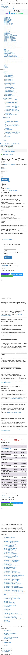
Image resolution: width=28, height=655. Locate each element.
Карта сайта (6, 623)
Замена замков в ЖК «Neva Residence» (12, 574)
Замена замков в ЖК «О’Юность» (11, 582)
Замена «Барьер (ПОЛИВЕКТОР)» (11, 561)
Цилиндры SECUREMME (8, 28)
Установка (5, 118)
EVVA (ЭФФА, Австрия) (9, 164)
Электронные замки (7, 98)
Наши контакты (7, 621)
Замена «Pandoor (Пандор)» (10, 557)
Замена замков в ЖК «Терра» (10, 617)
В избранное (5, 181)
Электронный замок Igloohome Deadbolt (13, 614)
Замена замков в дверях (9, 570)
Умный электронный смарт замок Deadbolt (13, 57)
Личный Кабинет (7, 642)
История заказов (7, 643)
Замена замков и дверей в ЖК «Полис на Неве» (14, 591)
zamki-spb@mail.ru (8, 145)
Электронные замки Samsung (10, 46)
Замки (4, 72)
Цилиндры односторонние (9, 32)
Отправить (8, 258)
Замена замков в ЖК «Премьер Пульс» (12, 583)
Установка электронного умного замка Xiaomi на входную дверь (14, 60)
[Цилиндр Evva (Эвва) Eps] (14, 154)
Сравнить (11, 181)
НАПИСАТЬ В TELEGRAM (16, 274)
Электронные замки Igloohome (10, 42)
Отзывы (4, 140)
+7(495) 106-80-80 (20, 10)
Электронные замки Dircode (10, 40)
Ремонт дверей (7, 54)
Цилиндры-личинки (8, 239)
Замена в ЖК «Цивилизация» (10, 567)
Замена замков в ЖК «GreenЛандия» (12, 572)
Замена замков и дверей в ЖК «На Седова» (13, 590)
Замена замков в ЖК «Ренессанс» (11, 586)
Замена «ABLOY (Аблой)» (9, 542)
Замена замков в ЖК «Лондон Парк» (12, 580)
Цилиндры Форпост (8, 25)
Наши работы (6, 137)
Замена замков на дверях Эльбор (11, 597)
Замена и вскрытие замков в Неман (12, 598)
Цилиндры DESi (7, 33)
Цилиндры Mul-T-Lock (8, 23)
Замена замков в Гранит (9, 568)
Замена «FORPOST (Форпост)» (11, 546)
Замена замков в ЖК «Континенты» (12, 579)
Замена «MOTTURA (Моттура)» (11, 555)
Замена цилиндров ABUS (9, 602)
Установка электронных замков (10, 56)
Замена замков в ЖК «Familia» (10, 571)
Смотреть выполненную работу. (15, 335)
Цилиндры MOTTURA (8, 19)
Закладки (6, 645)
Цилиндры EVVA (7, 21)
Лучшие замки (7, 606)
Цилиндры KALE (7, 22)
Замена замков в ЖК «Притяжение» (12, 584)
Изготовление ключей (8, 52)
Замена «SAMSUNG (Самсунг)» (11, 559)
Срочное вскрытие (17, 5)
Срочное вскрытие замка (6, 449)
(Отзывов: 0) (4, 168)
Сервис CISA (6, 610)
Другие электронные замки (9, 48)
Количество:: (4, 171)
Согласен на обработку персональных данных (13, 252)
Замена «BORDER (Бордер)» (10, 544)
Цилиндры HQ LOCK (8, 34)
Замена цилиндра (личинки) (9, 53)
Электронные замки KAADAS (9, 43)
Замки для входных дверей (10, 605)
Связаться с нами (8, 638)
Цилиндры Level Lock (8, 24)
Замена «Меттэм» (8, 563)
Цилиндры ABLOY (7, 26)
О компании (6, 608)
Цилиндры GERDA (7, 20)
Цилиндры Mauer (7, 27)
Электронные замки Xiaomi (9, 39)
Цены (4, 116)
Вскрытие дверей (7, 538)
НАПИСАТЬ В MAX (5, 274)
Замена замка (6, 58)
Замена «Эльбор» (8, 564)
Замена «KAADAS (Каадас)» (10, 551)
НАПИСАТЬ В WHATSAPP (7, 276)
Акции (4, 139)
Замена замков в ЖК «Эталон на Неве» (12, 589)
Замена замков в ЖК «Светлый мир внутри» (13, 587)
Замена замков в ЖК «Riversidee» (11, 576)
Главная (6, 15)
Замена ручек (7, 601)
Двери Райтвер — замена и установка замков (13, 62)
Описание (4, 190)
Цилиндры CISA (7, 18)
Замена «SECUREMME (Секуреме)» (12, 560)
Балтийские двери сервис (9, 537)
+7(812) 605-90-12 (8, 10)
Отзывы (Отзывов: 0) (13, 190)
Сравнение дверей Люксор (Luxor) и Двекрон (14, 618)
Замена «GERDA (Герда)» (9, 549)
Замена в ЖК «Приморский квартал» (12, 565)
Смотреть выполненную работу (16, 398)
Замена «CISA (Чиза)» (9, 545)
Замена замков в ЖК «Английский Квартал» (13, 578)
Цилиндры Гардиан (7, 31)
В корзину (5, 179)
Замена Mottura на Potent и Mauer (11, 541)
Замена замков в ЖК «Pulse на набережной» (14, 575)
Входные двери (6, 117)
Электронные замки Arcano (10, 38)
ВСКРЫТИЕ (6, 63)
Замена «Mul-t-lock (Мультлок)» (11, 556)
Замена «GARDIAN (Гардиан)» (10, 548)
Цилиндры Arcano (7, 17)
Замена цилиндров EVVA (9, 604)
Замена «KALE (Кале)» (9, 552)
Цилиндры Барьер (7, 30)
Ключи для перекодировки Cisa (10, 35)
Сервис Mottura (7, 612)
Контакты (5, 141)
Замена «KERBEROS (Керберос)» (11, 553)
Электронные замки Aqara (9, 41)
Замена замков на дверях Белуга (11, 595)
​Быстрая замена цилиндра (10, 616)
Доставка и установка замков (10, 55)
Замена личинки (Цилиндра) (10, 599)
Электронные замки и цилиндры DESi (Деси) (13, 47)
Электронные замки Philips (9, 37)
